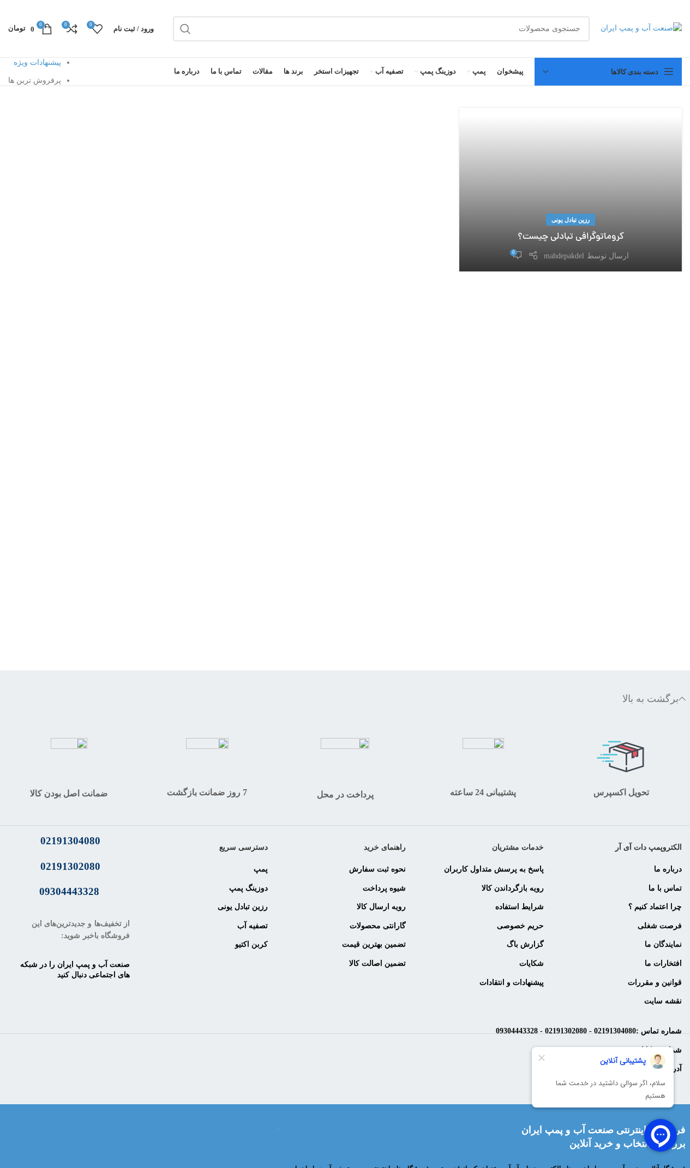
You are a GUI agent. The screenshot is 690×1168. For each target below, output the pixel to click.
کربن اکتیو (251, 944)
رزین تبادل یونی (570, 219)
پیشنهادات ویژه (37, 62)
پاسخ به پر (527, 869)
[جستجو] (185, 28)
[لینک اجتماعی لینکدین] (56, 995)
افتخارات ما (663, 963)
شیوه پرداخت (384, 888)
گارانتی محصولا (381, 926)
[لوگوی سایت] (641, 28)
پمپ (261, 869)
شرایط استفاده (519, 907)
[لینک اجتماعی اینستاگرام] (83, 995)
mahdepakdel (564, 256)
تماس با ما (665, 888)
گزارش (531, 944)
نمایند (673, 944)
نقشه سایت (663, 1001)
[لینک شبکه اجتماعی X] (110, 995)
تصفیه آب (252, 926)
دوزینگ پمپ (248, 888)
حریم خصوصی (520, 926)
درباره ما (668, 869)
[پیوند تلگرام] (69, 1022)
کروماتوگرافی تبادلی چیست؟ (571, 237)
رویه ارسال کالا (381, 907)
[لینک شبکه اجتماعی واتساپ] (28, 995)
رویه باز (531, 888)
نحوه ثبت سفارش (377, 869)
